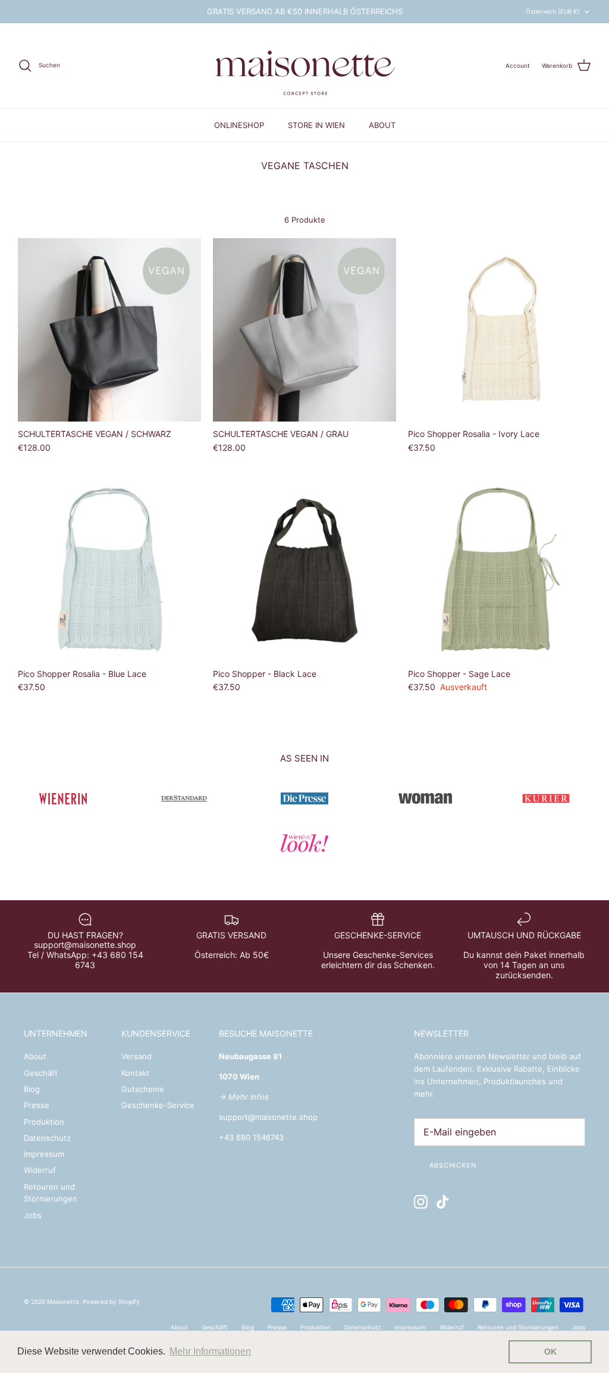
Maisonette (63, 1301)
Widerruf (40, 1170)
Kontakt (135, 1073)
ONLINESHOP (239, 125)
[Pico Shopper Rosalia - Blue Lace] (109, 569)
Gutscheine (142, 1089)
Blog (32, 1089)
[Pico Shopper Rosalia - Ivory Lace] (499, 330)
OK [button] (550, 1351)
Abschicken (452, 1165)
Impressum (44, 1154)
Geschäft (41, 1073)
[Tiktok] (443, 1202)
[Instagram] (421, 1202)
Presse (36, 1105)
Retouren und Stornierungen (518, 1327)
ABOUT (382, 125)
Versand (136, 1056)
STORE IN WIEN (316, 125)
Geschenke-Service (157, 1105)
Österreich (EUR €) (553, 11)
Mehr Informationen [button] (210, 1351)
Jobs (33, 1215)
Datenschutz (47, 1138)
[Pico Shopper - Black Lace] (304, 569)
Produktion (44, 1122)
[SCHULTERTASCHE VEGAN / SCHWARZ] (109, 330)
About (35, 1056)
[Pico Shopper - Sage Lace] (499, 569)
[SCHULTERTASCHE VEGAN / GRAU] (304, 330)
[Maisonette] (304, 65)
